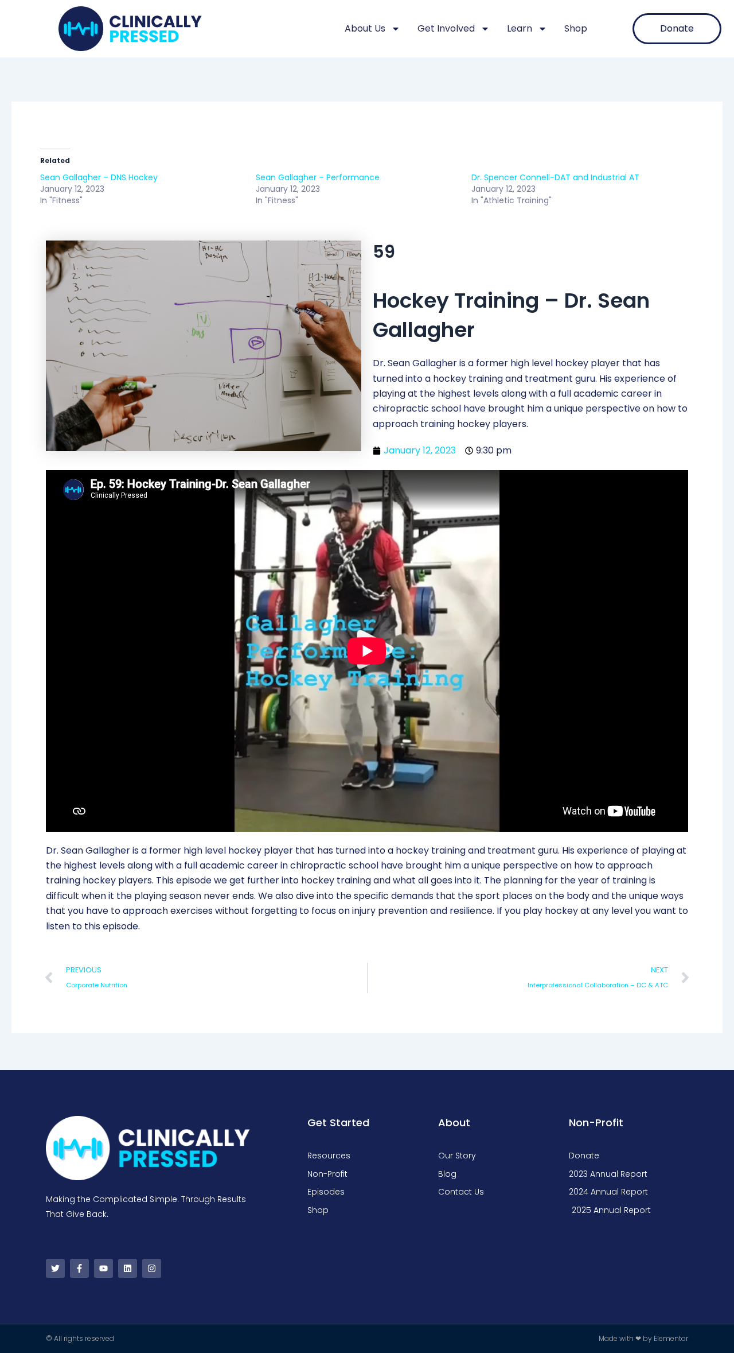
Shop (575, 28)
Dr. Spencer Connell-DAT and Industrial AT (555, 177)
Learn (519, 28)
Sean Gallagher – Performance (318, 177)
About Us (365, 28)
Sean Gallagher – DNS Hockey (99, 177)
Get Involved (446, 28)
